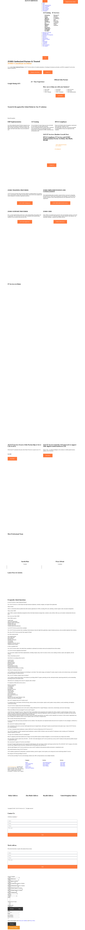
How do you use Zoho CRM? (13, 616)
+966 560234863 (46, 803)
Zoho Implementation (46, 5)
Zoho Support (45, 7)
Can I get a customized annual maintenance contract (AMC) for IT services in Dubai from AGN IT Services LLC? (30, 729)
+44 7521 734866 (64, 803)
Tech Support (45, 45)
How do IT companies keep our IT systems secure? (18, 700)
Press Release (45, 38)
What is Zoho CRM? (12, 610)
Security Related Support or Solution (15, 888)
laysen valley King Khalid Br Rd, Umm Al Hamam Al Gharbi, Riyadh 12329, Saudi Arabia (51, 800)
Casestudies (44, 42)
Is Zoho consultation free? (13, 646)
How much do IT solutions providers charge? (16, 723)
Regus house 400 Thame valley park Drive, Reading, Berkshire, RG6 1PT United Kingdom (68, 800)
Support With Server (12, 878)
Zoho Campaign (48, 91)
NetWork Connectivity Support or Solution (16, 883)
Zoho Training (45, 9)
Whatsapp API (45, 33)
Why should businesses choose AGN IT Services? (17, 749)
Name (9, 911)
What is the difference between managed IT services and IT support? (21, 709)
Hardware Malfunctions (12, 892)
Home (43, 3)
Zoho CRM (47, 89)
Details (9, 897)
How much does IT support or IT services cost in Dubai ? (19, 741)
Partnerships (44, 41)
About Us (44, 37)
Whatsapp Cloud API (46, 32)
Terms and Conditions (23, 920)
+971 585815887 (11, 801)
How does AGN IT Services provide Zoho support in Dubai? (20, 632)
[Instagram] (15, 775)
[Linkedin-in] (19, 775)
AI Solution (44, 10)
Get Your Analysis (13, 927)
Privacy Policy (32, 920)
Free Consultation (45, 44)
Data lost (9, 894)
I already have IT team (12, 901)
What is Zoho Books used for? (14, 655)
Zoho (43, 4)
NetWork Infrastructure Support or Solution (16, 885)
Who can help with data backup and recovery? (17, 718)
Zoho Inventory (70, 89)
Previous (12, 908)
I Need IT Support (11, 876)
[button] (42, 602)
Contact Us (44, 43)
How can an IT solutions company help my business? (18, 675)
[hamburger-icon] (44, 1)
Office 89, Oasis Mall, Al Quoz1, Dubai (16, 799)
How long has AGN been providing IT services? (17, 753)
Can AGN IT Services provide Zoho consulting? (17, 628)
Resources (44, 35)
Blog (43, 40)
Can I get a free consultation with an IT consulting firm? (19, 734)
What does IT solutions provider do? (15, 670)
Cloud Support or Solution (13, 881)
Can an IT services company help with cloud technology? (19, 705)
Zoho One (47, 90)
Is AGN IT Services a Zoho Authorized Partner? (17, 602)
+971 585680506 (29, 801)
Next (19, 908)
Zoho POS (58, 90)
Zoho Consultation (59, 91)
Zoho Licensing (45, 8)
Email (9, 913)
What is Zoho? (10, 606)
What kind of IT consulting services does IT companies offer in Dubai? (22, 680)
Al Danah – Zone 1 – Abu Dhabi (32, 799)
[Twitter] (12, 775)
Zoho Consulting (45, 6)
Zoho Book (58, 89)
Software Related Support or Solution (15, 890)
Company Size (10, 905)
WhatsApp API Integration (47, 34)
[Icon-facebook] (9, 775)
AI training (57, 149)
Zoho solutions (58, 145)
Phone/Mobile (10, 916)
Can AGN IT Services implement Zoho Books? (17, 650)
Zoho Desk (69, 90)
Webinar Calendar (46, 39)
